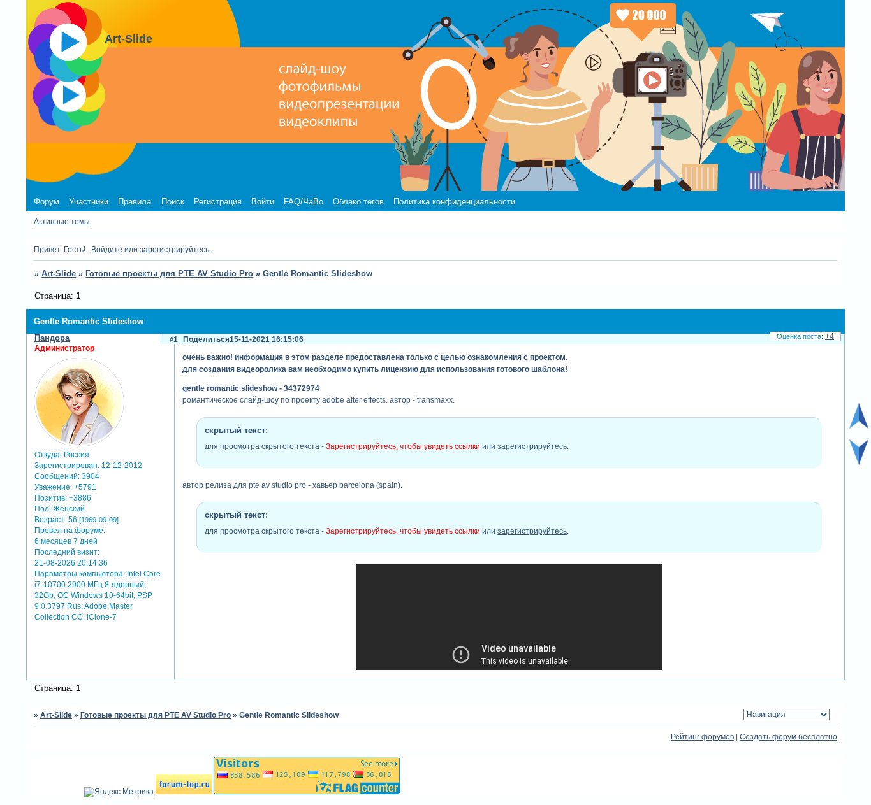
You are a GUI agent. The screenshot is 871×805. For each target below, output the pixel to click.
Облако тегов (358, 201)
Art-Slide (58, 273)
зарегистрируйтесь (174, 249)
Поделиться (206, 339)
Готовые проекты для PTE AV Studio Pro (169, 273)
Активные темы (62, 221)
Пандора (52, 338)
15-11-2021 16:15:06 (267, 339)
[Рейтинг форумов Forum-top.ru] (184, 791)
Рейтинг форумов (702, 736)
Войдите (106, 249)
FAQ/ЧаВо (303, 201)
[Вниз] (858, 462)
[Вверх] (858, 426)
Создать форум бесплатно (788, 736)
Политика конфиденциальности (454, 201)
